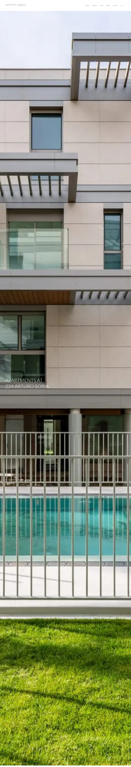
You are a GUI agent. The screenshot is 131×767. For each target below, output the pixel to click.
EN (124, 5)
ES (121, 5)
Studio (87, 5)
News (101, 5)
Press (108, 5)
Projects (94, 5)
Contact (115, 5)
